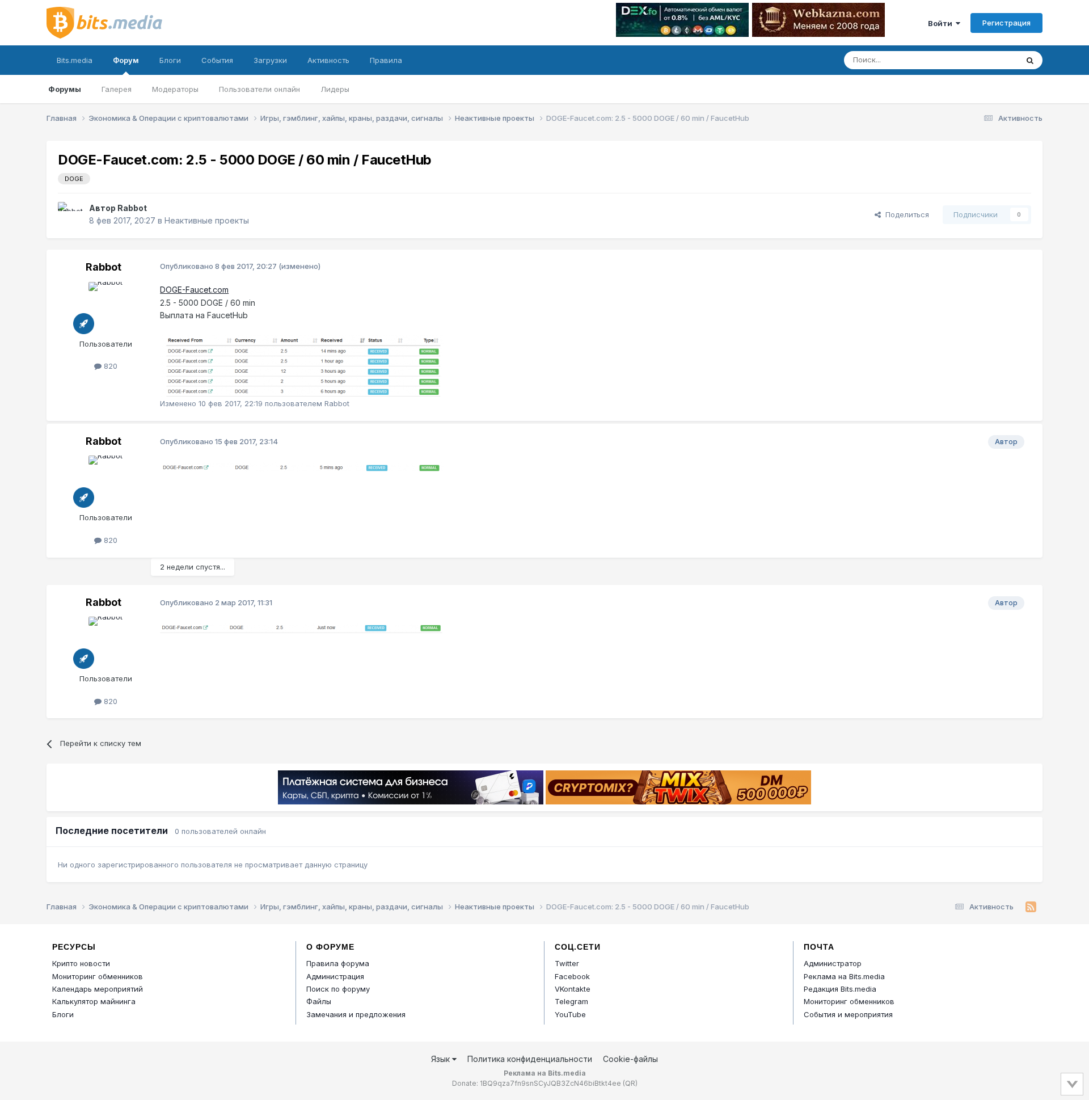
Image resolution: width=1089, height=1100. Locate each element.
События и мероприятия (848, 1014)
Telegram (571, 1001)
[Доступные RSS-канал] (1030, 907)
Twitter (567, 963)
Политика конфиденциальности (529, 1059)
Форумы (64, 89)
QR (630, 1083)
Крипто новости (81, 963)
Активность (328, 60)
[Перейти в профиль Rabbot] (70, 214)
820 (109, 365)
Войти (942, 23)
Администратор (833, 963)
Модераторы (175, 89)
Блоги (170, 60)
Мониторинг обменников (97, 976)
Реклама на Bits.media (844, 976)
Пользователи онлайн (259, 89)
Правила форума (337, 963)
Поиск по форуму (338, 988)
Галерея (117, 89)
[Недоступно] (302, 365)
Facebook (572, 976)
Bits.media (74, 60)
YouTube (570, 1014)
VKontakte (572, 988)
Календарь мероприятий (97, 988)
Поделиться (905, 214)
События (217, 60)
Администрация (335, 976)
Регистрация (1006, 22)
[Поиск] (1030, 60)
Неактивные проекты (206, 220)
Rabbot (132, 208)
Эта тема (987, 60)
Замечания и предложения (356, 1014)
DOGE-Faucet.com (194, 289)
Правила (386, 60)
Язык (441, 1059)
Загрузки (270, 60)
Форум (126, 60)
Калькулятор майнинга (94, 1001)
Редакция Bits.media (840, 988)
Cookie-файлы (630, 1059)
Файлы (318, 1001)
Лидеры (334, 89)
